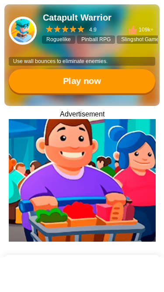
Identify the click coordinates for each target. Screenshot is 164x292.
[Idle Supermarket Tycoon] (82, 180)
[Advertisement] (82, 281)
